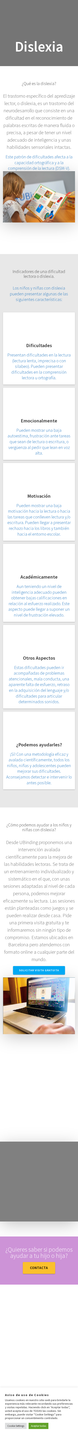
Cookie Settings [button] (15, 1426)
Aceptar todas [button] (38, 1426)
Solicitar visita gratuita (39, 970)
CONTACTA (39, 1268)
